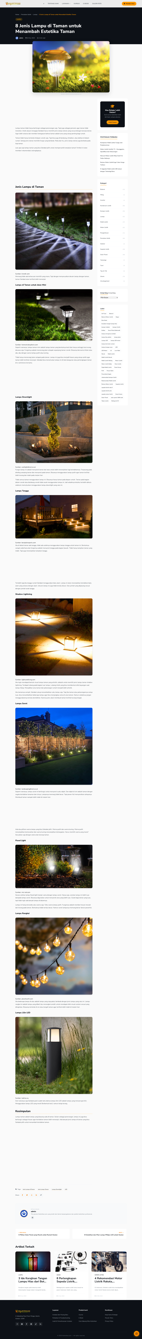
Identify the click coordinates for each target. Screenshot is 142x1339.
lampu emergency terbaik (109, 334)
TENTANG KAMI (53, 4)
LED (66, 1189)
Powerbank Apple (106, 374)
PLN (103, 370)
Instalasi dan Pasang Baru (60, 1315)
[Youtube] (22, 1324)
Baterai (102, 189)
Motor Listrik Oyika (107, 364)
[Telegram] (31, 1324)
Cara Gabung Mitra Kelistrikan (88, 1321)
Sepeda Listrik (104, 249)
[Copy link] (41, 1195)
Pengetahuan (104, 233)
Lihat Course (113, 122)
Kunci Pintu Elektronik (114, 330)
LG (111, 350)
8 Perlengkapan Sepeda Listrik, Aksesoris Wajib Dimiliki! (67, 1283)
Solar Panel (104, 255)
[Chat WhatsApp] (136, 1333)
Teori (101, 265)
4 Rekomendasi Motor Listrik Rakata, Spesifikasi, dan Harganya (108, 1283)
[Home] (44, 3)
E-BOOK (86, 4)
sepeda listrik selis (107, 391)
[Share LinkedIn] (36, 1195)
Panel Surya (117, 367)
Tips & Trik (103, 271)
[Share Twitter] (27, 1195)
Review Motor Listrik (107, 384)
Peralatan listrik (105, 238)
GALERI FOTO (97, 4)
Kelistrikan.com (66, 1335)
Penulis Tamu (109, 1318)
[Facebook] (26, 1324)
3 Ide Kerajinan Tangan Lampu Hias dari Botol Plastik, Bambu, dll (32, 1281)
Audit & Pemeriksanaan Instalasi (62, 1321)
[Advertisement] (53, 112)
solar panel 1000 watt (117, 397)
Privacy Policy (109, 1321)
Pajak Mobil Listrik (106, 367)
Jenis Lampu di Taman (29, 1189)
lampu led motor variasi (108, 344)
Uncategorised (104, 281)
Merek (103, 354)
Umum (102, 276)
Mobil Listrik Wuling (107, 360)
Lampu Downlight (57, 1189)
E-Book (81, 1318)
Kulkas (103, 330)
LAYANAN (65, 4)
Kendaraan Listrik (105, 205)
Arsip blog (111, 293)
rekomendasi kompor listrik (109, 377)
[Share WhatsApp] (32, 1195)
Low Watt (117, 350)
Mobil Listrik (104, 222)
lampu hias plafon (106, 337)
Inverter (102, 200)
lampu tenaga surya (107, 347)
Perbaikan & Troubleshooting (61, 1318)
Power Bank (110, 370)
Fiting (102, 195)
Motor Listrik (104, 227)
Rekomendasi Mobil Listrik (109, 381)
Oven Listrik (118, 364)
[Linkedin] (40, 1324)
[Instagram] (17, 1324)
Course (81, 1315)
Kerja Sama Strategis (111, 1315)
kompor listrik (116, 327)
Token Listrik (105, 401)
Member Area (130, 4)
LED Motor (104, 350)
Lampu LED (105, 340)
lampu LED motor (115, 340)
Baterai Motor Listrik (107, 317)
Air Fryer (104, 313)
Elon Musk (104, 320)
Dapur (117, 317)
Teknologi (103, 260)
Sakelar (102, 244)
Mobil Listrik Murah (107, 357)
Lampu (19, 19)
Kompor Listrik (104, 211)
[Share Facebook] (22, 1195)
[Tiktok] (36, 1324)
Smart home (118, 394)
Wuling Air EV (115, 401)
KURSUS (77, 4)
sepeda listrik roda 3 (107, 387)
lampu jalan (117, 337)
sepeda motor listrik (107, 394)
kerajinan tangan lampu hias (109, 323)
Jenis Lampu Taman (43, 1189)
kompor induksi (106, 327)
